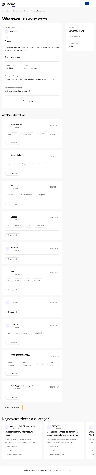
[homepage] (7, 3)
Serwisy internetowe (20, 11)
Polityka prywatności (31, 470)
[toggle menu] (92, 3)
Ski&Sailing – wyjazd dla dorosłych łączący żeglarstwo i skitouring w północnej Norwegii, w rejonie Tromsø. (62, 434)
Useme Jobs (6, 11)
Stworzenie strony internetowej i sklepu (19, 433)
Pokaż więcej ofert (12, 407)
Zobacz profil (12, 143)
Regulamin (45, 470)
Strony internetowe (38, 11)
